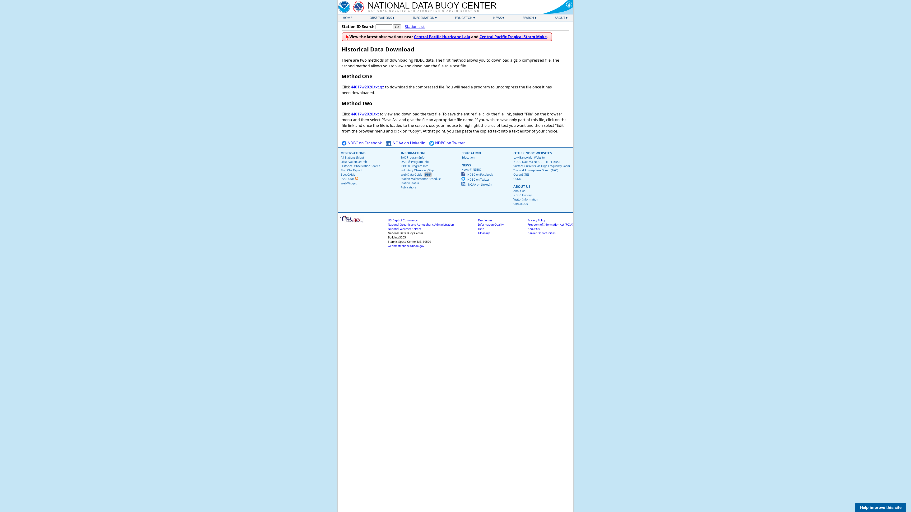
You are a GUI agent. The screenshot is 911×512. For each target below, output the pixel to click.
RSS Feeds (348, 179)
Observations (381, 18)
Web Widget (349, 183)
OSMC (517, 179)
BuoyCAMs (348, 175)
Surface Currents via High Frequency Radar (541, 166)
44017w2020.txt (365, 114)
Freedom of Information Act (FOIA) (550, 225)
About (560, 18)
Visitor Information (525, 199)
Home (347, 18)
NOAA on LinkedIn (408, 143)
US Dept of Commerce (403, 220)
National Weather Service (405, 229)
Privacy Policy (536, 220)
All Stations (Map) (352, 157)
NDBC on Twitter (449, 143)
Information (423, 18)
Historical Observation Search (360, 166)
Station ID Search (358, 26)
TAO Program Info (412, 157)
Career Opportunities (542, 233)
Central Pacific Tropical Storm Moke (513, 36)
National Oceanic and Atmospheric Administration (421, 225)
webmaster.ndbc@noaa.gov (406, 246)
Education (464, 18)
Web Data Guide (411, 175)
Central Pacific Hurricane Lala (442, 36)
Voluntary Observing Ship (417, 170)
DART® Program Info (415, 162)
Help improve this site (881, 507)
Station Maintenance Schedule (421, 179)
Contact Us (520, 204)
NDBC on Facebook (364, 143)
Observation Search (354, 162)
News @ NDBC (471, 170)
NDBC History (522, 195)
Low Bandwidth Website (529, 157)
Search (528, 18)
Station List (415, 26)
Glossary (484, 233)
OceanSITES (521, 175)
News (497, 18)
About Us (519, 191)
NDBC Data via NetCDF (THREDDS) (536, 162)
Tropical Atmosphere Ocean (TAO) (535, 170)
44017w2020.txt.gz (367, 87)
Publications (409, 187)
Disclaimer (485, 220)
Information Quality (491, 225)
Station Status (410, 183)
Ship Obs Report (351, 170)
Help (481, 229)
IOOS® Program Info (414, 166)
